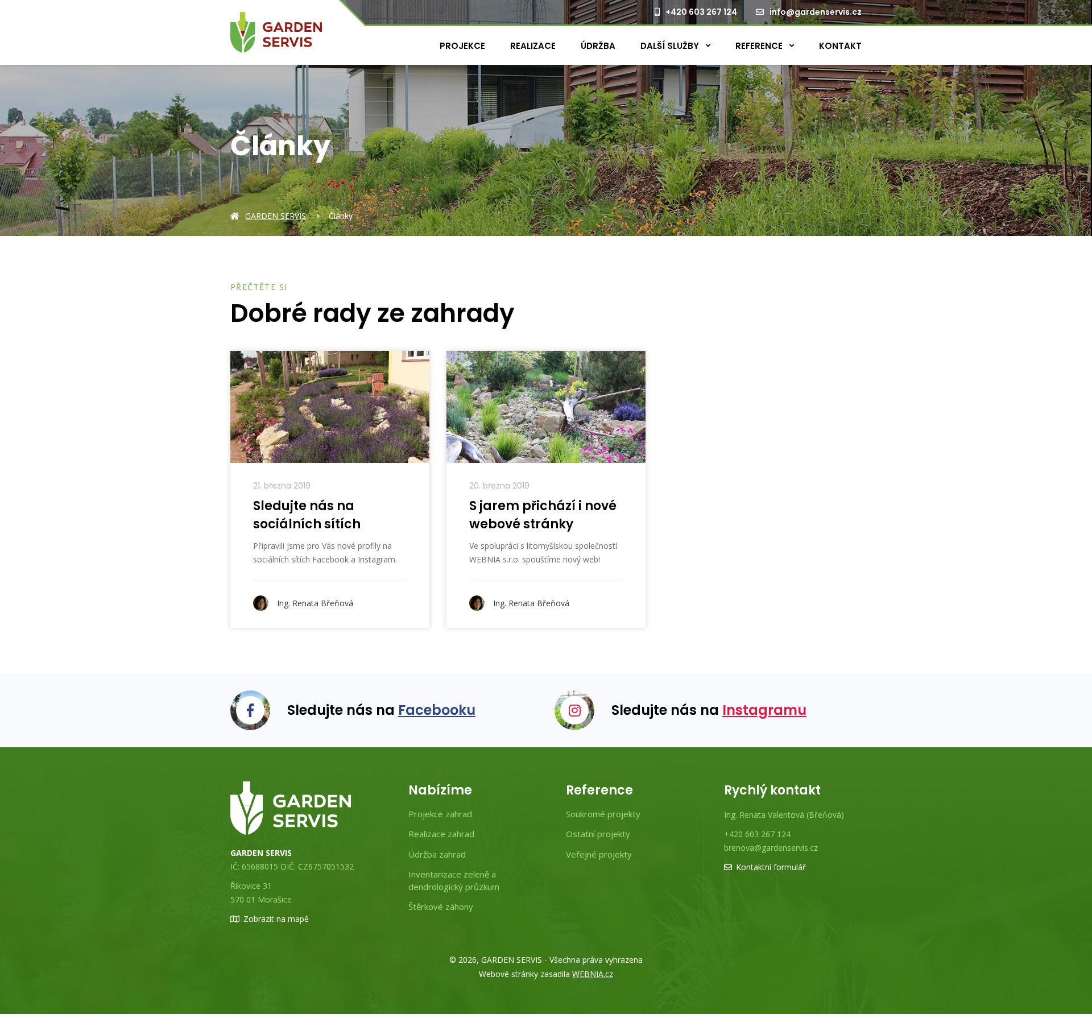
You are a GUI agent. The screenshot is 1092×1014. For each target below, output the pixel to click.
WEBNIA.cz (592, 974)
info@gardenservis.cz (816, 12)
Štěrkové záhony (440, 906)
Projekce (462, 46)
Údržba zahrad (437, 854)
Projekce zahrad (440, 814)
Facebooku (436, 710)
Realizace (533, 46)
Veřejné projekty (599, 854)
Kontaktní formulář (771, 867)
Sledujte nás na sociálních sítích (307, 515)
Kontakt (840, 46)
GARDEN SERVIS (275, 215)
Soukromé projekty (603, 814)
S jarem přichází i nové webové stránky (543, 515)
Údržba (598, 46)
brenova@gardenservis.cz (771, 847)
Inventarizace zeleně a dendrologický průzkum (453, 880)
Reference (760, 46)
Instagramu (764, 710)
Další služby (670, 46)
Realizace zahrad (441, 833)
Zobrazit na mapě (276, 918)
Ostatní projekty (598, 833)
